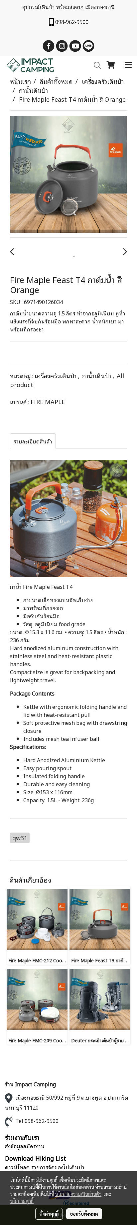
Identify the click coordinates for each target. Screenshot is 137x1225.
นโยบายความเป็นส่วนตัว (78, 1194)
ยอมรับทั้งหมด (84, 1214)
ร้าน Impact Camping (30, 1084)
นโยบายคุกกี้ (22, 1201)
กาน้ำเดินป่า (97, 375)
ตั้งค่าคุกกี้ (49, 1214)
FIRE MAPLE (48, 401)
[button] (95, 65)
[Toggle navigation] (128, 65)
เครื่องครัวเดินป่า (56, 375)
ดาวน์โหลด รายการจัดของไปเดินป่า (44, 1167)
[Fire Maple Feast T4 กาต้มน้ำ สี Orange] (68, 174)
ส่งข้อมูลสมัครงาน (25, 1146)
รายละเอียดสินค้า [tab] (33, 441)
